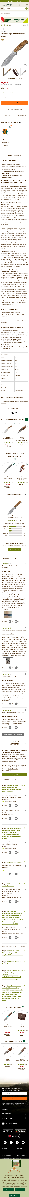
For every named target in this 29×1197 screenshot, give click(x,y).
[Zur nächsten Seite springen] (21, 25)
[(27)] (5, 25)
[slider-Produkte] (6, 132)
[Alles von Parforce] (3, 29)
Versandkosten (18, 84)
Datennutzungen (6, 1180)
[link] (19, 5)
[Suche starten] (26, 8)
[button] (12, 92)
